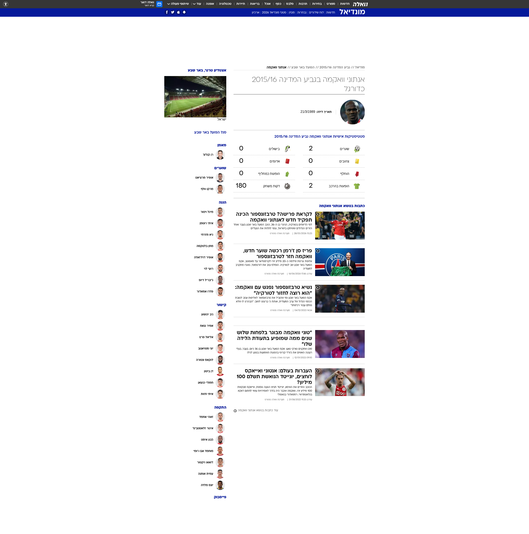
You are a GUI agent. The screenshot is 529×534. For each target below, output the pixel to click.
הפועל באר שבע (303, 67)
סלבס (290, 4)
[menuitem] (342, 4)
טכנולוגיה (225, 4)
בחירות (317, 4)
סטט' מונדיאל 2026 (274, 12)
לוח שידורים (316, 12)
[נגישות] (5, 4)
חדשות (345, 4)
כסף (278, 4)
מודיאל (360, 67)
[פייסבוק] (166, 12)
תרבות (303, 4)
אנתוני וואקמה (276, 67)
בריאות (255, 4)
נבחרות (301, 12)
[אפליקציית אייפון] (178, 12)
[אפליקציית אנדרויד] (184, 12)
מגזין (292, 12)
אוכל (267, 4)
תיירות (240, 4)
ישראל (221, 119)
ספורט (331, 4)
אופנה (210, 4)
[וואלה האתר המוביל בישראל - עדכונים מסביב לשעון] (360, 4)
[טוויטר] (172, 12)
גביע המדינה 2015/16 (334, 67)
